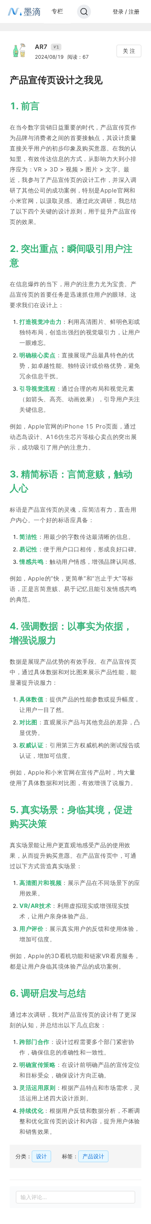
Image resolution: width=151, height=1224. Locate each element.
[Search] (84, 12)
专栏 (57, 11)
